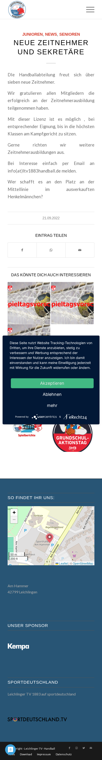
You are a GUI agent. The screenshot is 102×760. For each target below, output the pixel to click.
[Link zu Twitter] (83, 747)
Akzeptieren (52, 383)
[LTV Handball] (42, 9)
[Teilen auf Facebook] (22, 250)
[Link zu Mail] (90, 747)
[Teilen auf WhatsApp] (51, 250)
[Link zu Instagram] (76, 747)
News (51, 34)
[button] (49, 538)
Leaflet (63, 563)
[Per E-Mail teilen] (80, 250)
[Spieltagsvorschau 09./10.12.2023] (29, 303)
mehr (52, 405)
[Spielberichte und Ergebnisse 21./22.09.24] (29, 430)
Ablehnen (52, 394)
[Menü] (87, 9)
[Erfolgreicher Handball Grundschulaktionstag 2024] (72, 430)
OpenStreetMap (83, 563)
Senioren (69, 34)
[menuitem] (87, 9)
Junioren (32, 34)
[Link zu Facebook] (69, 747)
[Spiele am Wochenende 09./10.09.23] (72, 303)
